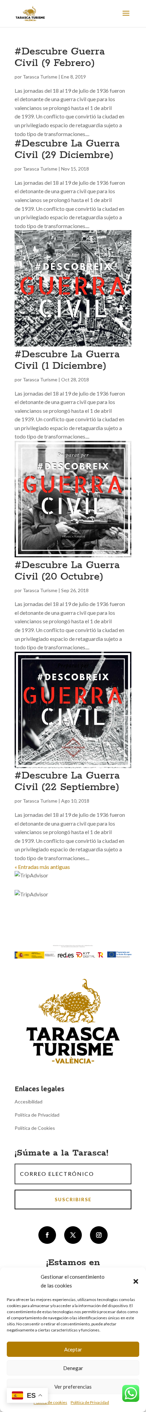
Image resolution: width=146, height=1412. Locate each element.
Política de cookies (50, 1402)
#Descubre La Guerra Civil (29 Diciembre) (67, 149)
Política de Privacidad (90, 1402)
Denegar (73, 1368)
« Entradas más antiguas (42, 867)
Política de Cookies (35, 1128)
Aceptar (73, 1349)
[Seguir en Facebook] (47, 1235)
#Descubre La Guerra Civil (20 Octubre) (67, 571)
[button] (135, 1281)
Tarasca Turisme (40, 77)
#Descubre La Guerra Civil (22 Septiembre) (67, 781)
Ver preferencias (73, 1387)
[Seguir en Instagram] (99, 1235)
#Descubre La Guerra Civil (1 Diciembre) (67, 360)
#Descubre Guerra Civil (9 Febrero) (60, 57)
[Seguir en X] (73, 1235)
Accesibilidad (28, 1101)
